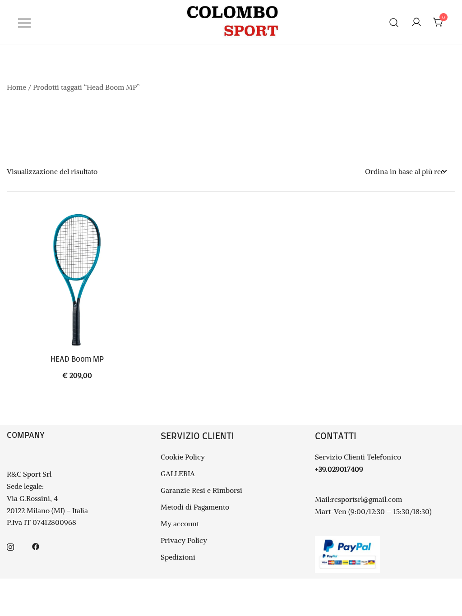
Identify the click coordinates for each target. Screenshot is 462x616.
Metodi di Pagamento (195, 506)
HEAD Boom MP (77, 359)
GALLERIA (178, 473)
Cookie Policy (183, 456)
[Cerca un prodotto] (394, 22)
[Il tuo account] (416, 22)
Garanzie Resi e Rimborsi (201, 490)
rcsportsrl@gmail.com (366, 499)
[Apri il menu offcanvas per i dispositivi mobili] (24, 22)
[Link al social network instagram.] (10, 545)
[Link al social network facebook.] (35, 545)
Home (16, 87)
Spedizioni (178, 556)
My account (180, 523)
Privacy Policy (184, 540)
